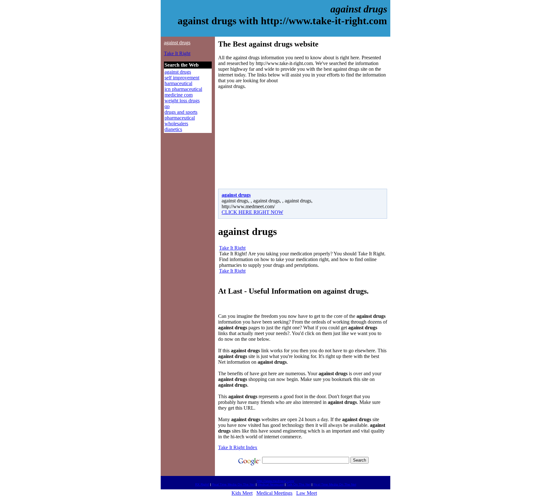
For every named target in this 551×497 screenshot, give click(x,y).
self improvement (182, 77)
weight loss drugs (182, 100)
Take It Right (177, 53)
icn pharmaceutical (183, 89)
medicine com (179, 95)
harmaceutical (178, 83)
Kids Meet (242, 493)
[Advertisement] (271, 139)
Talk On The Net (299, 484)
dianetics (173, 129)
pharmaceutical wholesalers (180, 120)
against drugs (177, 42)
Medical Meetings (274, 493)
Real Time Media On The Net (233, 484)
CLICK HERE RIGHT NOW (252, 212)
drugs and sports (181, 112)
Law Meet (306, 493)
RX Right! (202, 484)
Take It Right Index (237, 447)
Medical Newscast (271, 484)
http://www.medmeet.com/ (275, 481)
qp (167, 106)
